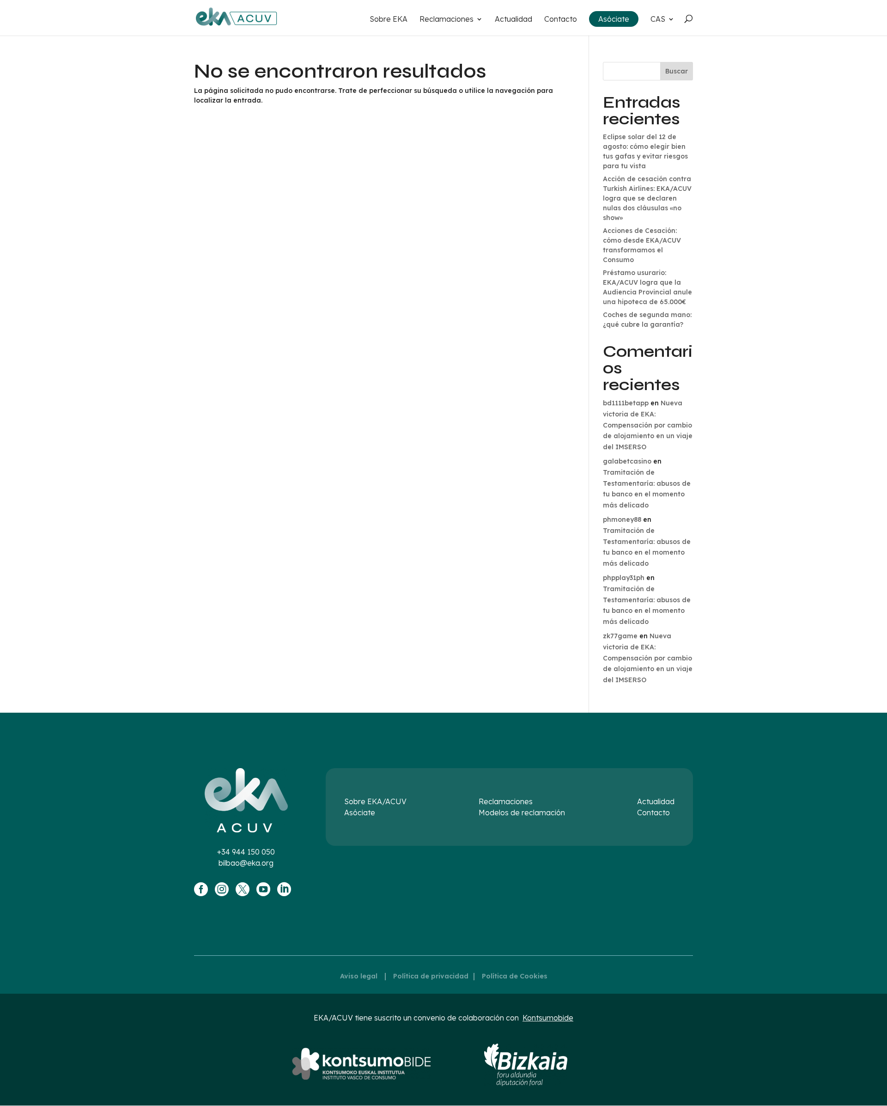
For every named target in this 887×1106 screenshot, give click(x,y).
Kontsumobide (547, 1017)
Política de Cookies (514, 976)
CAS (657, 20)
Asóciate (613, 19)
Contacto (560, 20)
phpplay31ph (623, 578)
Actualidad (513, 20)
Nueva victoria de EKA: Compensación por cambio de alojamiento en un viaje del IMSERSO (648, 425)
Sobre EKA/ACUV (375, 801)
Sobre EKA (388, 20)
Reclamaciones (446, 20)
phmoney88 (622, 519)
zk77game (620, 636)
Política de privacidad (430, 976)
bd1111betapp (626, 403)
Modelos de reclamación (522, 812)
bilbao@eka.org (246, 863)
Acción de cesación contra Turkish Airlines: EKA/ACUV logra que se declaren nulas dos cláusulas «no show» (647, 198)
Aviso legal (358, 976)
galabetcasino (627, 461)
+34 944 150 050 (246, 851)
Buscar (676, 71)
